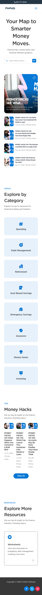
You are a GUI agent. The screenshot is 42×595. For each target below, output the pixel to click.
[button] (21, 61)
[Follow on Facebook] (26, 588)
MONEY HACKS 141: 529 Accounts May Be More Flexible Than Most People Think (25, 133)
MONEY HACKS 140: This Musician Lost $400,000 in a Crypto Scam (26, 146)
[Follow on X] (32, 588)
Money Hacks (31, 125)
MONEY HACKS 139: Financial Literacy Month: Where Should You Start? (25, 160)
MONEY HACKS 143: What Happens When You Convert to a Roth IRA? (18, 101)
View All (21, 476)
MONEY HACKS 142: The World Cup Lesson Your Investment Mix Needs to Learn (25, 120)
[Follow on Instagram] (37, 588)
